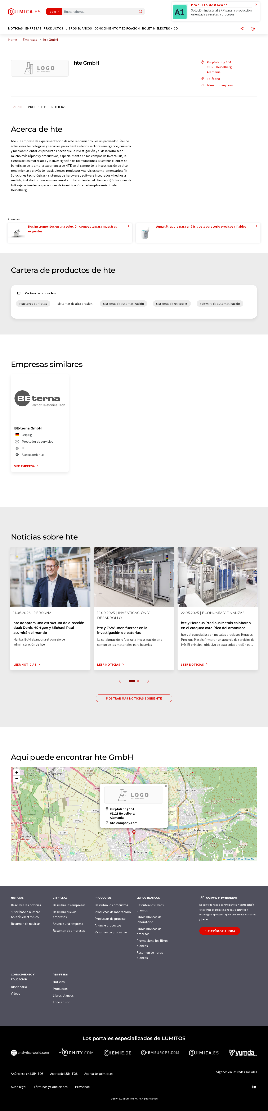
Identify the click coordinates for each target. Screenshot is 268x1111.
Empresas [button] (33, 28)
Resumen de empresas (69, 930)
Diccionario (19, 987)
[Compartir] (242, 29)
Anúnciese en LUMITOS (27, 1073)
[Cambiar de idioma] (253, 29)
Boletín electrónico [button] (160, 28)
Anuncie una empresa (68, 923)
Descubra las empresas (69, 905)
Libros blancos (63, 995)
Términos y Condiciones (51, 1087)
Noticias (58, 107)
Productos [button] (53, 28)
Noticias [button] (15, 28)
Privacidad (82, 1087)
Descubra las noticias (26, 905)
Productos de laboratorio (113, 912)
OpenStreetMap (247, 859)
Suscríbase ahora (220, 931)
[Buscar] (141, 11)
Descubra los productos (111, 905)
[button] (134, 832)
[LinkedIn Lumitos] (254, 1087)
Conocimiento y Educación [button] (117, 28)
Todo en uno (61, 1002)
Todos (52, 11)
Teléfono (213, 79)
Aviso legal (18, 1087)
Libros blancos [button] (79, 28)
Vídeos (15, 993)
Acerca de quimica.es (98, 1073)
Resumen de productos (111, 932)
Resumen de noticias (25, 923)
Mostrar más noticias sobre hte (134, 698)
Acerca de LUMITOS (64, 1073)
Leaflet (229, 859)
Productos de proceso (110, 918)
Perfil (18, 107)
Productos (37, 107)
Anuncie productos (108, 925)
